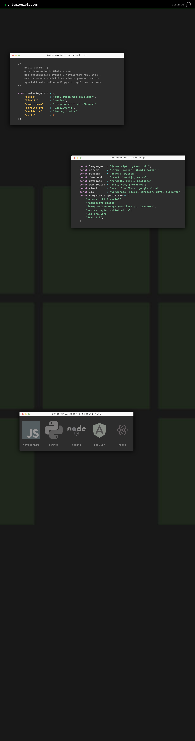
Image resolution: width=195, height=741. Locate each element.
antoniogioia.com (23, 4)
